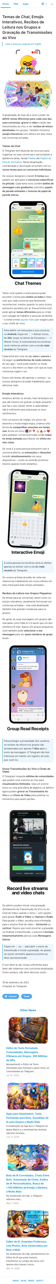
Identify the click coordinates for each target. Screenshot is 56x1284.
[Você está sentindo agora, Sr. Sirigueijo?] (28, 512)
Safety (39, 1280)
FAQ (16, 3)
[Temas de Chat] (28, 243)
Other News (28, 1010)
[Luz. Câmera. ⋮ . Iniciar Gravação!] (28, 851)
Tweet (26, 996)
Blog (23, 1280)
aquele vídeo (28, 319)
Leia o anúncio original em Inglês (23, 43)
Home (5, 3)
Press (31, 1280)
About (16, 1280)
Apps (26, 3)
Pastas (32, 158)
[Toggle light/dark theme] (52, 4)
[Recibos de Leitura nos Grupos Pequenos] (28, 689)
